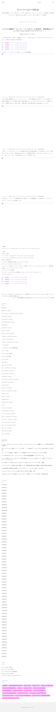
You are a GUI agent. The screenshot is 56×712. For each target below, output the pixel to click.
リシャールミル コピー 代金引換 (9, 671)
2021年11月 (4, 593)
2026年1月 (4, 501)
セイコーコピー (5, 359)
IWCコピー (4, 307)
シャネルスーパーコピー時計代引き (10, 348)
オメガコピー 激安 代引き (18, 690)
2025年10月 (4, 510)
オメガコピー (5, 325)
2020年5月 (4, 625)
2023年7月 (4, 553)
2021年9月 (4, 599)
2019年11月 (4, 639)
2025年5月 (4, 524)
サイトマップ (31, 707)
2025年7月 (4, 519)
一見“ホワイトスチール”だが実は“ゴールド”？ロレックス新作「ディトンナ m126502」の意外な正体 (25, 474)
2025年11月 (4, 507)
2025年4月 (4, 527)
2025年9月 (4, 513)
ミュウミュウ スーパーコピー (8, 413)
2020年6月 (4, 622)
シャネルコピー (5, 345)
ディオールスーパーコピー (8, 373)
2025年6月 (4, 522)
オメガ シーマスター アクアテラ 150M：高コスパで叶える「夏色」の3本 (18, 471)
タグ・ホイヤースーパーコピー (9, 368)
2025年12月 (4, 504)
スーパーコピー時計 (6, 356)
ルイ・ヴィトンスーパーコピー (9, 425)
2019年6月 (4, 653)
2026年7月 (4, 487)
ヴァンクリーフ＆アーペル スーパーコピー (11, 675)
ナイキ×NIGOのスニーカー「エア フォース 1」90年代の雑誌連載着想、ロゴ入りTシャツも (23, 455)
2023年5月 (4, 556)
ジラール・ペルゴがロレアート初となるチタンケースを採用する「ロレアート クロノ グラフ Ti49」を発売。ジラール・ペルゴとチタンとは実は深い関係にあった (28, 295)
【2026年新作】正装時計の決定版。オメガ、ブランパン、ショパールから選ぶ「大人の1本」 (23, 468)
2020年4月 (4, 627)
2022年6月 (4, 576)
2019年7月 (4, 650)
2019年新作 (5, 685)
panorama (20, 687)
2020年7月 (4, 619)
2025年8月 (4, 516)
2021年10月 (4, 596)
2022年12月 (4, 567)
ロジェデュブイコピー (7, 431)
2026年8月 (4, 484)
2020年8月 (4, 616)
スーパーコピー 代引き (7, 353)
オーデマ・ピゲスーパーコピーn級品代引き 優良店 (41, 695)
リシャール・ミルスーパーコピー (9, 419)
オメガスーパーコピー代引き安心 (39, 690)
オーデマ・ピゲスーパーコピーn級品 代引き (23, 695)
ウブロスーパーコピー (24, 22)
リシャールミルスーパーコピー (9, 422)
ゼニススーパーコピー (7, 365)
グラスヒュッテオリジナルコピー (9, 336)
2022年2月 (4, 587)
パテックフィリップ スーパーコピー (10, 379)
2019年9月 (4, 645)
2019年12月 (4, 636)
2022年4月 (4, 582)
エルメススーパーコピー (7, 319)
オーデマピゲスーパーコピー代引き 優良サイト (38, 692)
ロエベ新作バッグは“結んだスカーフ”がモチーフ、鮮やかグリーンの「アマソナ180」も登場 (23, 462)
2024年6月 (4, 542)
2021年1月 (4, 602)
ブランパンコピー (6, 396)
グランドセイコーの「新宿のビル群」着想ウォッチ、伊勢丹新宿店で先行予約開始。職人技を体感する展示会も (27, 465)
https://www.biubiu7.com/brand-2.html (15, 685)
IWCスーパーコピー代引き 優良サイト (9, 687)
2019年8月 (4, 647)
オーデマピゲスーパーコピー (8, 322)
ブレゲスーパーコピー (7, 408)
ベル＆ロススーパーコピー (8, 410)
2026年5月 (4, 493)
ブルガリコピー (5, 399)
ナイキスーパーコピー (7, 376)
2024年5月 (4, 544)
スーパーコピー (33, 22)
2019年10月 (4, 642)
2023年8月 (4, 550)
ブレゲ (3, 405)
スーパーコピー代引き (28, 10)
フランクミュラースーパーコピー (9, 390)
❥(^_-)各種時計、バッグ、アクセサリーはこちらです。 (15, 43)
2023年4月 (4, 559)
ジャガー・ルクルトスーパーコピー (10, 342)
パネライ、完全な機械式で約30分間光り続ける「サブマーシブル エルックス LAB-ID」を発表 (33, 297)
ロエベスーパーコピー (7, 428)
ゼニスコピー (5, 362)
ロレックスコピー (6, 433)
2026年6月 (4, 490)
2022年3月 (4, 584)
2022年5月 (4, 579)
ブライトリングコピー (7, 388)
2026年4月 (4, 496)
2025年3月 (4, 530)
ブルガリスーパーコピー (7, 402)
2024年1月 (4, 547)
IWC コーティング (27, 685)
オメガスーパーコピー (7, 327)
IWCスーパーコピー (6, 310)
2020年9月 (4, 613)
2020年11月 (4, 607)
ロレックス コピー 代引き (8, 669)
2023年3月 (4, 562)
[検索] (53, 2)
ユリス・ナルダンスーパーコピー (9, 416)
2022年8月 (4, 570)
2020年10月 (4, 610)
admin (33, 34)
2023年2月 (4, 564)
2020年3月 (4, 630)
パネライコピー (5, 385)
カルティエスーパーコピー (8, 333)
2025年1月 (4, 536)
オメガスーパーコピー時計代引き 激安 (9, 692)
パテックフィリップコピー (8, 382)
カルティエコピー (6, 330)
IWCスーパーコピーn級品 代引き (47, 685)
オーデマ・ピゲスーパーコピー (8, 695)
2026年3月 (4, 499)
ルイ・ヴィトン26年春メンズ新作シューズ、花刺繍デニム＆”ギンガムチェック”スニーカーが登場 (24, 452)
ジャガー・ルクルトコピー (8, 339)
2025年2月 (4, 533)
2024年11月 (4, 539)
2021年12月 (4, 590)
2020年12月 (4, 605)
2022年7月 (4, 573)
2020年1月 (4, 633)
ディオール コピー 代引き (8, 673)
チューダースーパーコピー (8, 370)
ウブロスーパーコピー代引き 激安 (39, 687)
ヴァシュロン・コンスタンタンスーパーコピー (12, 313)
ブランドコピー (5, 393)
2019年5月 (4, 656)
